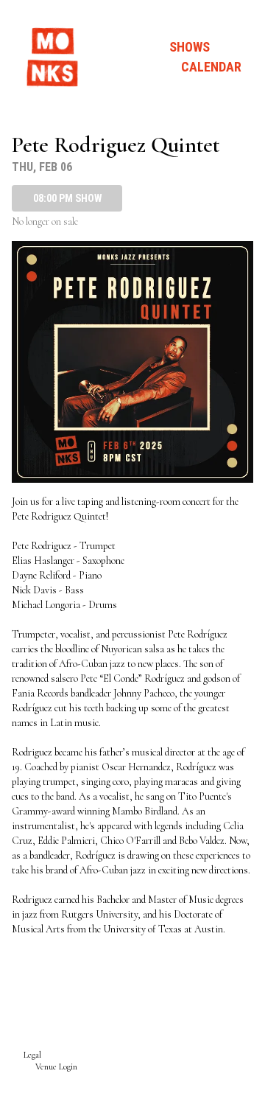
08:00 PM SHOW (67, 198)
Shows (189, 47)
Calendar (211, 66)
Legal (32, 1055)
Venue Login (56, 1066)
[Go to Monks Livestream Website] (53, 57)
